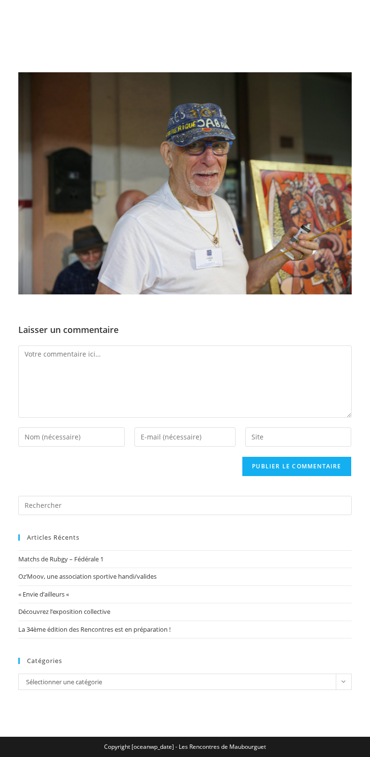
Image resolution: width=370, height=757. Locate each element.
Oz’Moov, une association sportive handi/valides (87, 576)
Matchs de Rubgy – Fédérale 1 (61, 559)
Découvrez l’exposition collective (64, 611)
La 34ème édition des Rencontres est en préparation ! (94, 629)
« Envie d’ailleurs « (44, 594)
